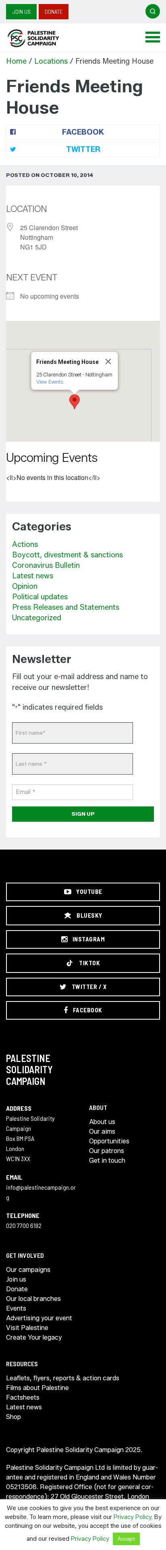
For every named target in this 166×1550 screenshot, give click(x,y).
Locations (51, 61)
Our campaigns (28, 1270)
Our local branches (33, 1299)
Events (16, 1308)
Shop (13, 1417)
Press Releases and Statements (65, 607)
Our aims (102, 1131)
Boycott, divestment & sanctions (67, 555)
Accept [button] (126, 1538)
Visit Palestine (27, 1328)
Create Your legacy (34, 1337)
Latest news (32, 575)
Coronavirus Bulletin (46, 565)
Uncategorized (36, 617)
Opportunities (109, 1141)
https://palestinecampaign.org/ (42, 38)
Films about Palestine (37, 1388)
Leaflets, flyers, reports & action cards (62, 1378)
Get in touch (107, 1160)
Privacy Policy (132, 1517)
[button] (74, 401)
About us (102, 1122)
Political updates (40, 596)
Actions (25, 544)
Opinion (24, 586)
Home (16, 61)
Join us (21, 11)
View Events (49, 382)
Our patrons (106, 1151)
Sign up (83, 813)
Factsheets (22, 1397)
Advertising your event (39, 1318)
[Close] (108, 361)
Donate (53, 11)
